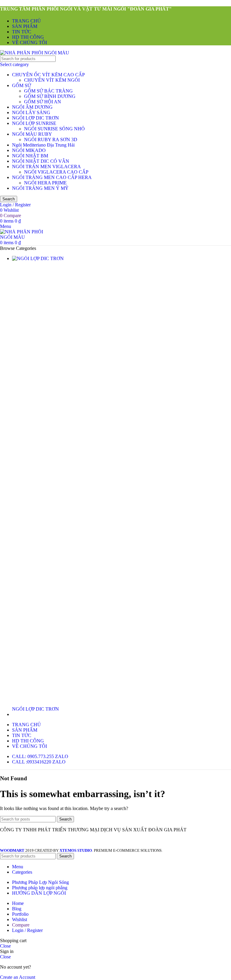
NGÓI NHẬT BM (30, 155)
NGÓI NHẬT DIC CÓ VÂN (40, 161)
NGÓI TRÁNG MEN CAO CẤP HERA (52, 177)
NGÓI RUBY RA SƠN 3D (50, 139)
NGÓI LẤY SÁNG (31, 112)
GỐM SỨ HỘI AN (42, 101)
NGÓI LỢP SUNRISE (34, 123)
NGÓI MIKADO (29, 150)
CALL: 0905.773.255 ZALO (40, 756)
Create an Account (17, 977)
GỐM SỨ (21, 85)
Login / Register (27, 930)
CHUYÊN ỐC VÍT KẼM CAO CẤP (48, 74)
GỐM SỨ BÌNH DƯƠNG (49, 96)
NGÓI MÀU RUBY (32, 134)
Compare (20, 924)
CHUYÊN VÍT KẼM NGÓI (52, 80)
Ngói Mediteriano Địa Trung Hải (43, 144)
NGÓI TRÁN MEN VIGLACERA (46, 166)
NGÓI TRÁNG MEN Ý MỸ (40, 188)
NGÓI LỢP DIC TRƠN (35, 117)
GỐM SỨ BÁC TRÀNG (48, 90)
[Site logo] (34, 52)
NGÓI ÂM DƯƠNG (32, 107)
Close (5, 945)
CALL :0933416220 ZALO (39, 761)
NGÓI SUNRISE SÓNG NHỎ (54, 128)
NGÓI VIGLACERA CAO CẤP (56, 171)
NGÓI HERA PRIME (45, 182)
